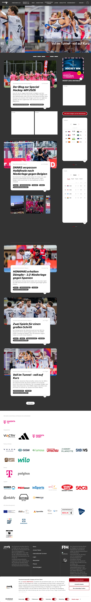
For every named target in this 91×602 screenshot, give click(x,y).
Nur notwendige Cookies (79, 588)
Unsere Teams (39, 2)
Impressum (66, 566)
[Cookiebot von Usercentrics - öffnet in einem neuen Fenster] (9, 599)
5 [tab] (51, 57)
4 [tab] (46, 57)
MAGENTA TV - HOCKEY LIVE (26, 3)
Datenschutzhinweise (77, 566)
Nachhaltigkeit (37, 543)
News (33, 2)
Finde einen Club (16, 2)
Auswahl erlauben (79, 584)
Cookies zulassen (79, 580)
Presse (35, 539)
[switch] (41, 599)
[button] (20, 209)
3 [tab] (42, 57)
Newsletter (62, 2)
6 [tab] (55, 57)
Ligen (34, 533)
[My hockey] (87, 2)
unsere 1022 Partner (28, 581)
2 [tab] (38, 57)
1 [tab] (33, 57)
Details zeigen (75, 599)
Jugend (56, 2)
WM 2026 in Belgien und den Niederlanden (75, 113)
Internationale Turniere (49, 3)
